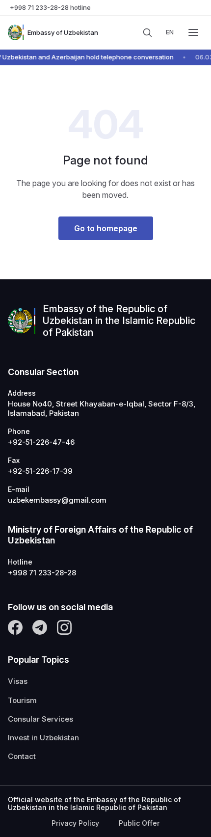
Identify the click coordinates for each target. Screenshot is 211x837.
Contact (22, 756)
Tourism (22, 700)
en (170, 32)
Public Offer (139, 823)
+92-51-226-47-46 (41, 442)
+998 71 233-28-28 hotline (50, 7)
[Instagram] (64, 627)
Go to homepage (105, 228)
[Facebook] (15, 627)
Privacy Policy (75, 823)
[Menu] (193, 32)
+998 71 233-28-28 (42, 572)
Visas (17, 681)
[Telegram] (39, 627)
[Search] (147, 32)
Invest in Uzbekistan (43, 737)
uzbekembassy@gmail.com (57, 500)
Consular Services (40, 719)
